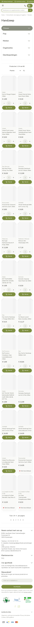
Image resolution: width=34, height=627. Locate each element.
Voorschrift (18, 568)
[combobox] (14, 10)
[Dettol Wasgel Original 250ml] (8, 83)
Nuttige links (11, 566)
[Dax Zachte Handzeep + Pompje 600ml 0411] (8, 306)
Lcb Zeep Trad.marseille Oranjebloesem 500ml (24, 497)
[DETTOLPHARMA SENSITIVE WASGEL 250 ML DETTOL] (8, 267)
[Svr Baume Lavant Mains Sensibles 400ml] (25, 306)
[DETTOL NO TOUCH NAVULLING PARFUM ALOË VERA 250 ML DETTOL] (8, 382)
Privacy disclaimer (25, 615)
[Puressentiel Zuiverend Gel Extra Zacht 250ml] (8, 193)
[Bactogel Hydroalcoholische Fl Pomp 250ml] (8, 229)
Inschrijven (17, 587)
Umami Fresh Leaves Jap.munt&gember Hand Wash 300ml (9, 132)
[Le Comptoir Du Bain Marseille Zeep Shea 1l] (8, 482)
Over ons (4, 566)
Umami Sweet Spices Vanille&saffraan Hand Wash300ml (24, 132)
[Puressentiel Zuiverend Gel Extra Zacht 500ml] (25, 449)
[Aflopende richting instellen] (24, 70)
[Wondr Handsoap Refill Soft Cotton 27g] (25, 193)
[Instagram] (19, 606)
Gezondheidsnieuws (21, 566)
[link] (11, 520)
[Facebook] (15, 606)
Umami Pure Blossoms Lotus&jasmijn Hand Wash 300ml (8, 462)
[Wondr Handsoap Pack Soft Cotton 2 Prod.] (8, 417)
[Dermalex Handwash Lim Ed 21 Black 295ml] (25, 157)
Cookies (3, 617)
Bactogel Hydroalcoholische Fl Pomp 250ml (8, 243)
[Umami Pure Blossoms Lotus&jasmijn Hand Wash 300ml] (8, 449)
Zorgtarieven (26, 568)
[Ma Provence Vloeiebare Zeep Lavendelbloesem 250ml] (8, 342)
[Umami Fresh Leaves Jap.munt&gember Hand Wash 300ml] (8, 119)
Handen (30, 15)
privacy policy (27, 592)
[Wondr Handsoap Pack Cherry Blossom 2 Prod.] (25, 417)
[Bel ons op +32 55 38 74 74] (25, 6)
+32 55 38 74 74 (12, 541)
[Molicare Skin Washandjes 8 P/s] (25, 229)
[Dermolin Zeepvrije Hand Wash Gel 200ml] (25, 267)
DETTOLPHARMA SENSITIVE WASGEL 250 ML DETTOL (8, 281)
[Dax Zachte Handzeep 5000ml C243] (25, 342)
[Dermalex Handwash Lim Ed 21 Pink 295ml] (25, 382)
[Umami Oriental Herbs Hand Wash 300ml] (25, 83)
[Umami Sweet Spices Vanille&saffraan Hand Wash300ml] (25, 119)
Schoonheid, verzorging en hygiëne (16, 15)
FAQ (2, 558)
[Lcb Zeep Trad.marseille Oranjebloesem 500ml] (25, 482)
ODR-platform (10, 617)
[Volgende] (23, 520)
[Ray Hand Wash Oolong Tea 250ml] (8, 157)
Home (3, 15)
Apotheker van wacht (7, 568)
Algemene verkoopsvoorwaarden (10, 615)
